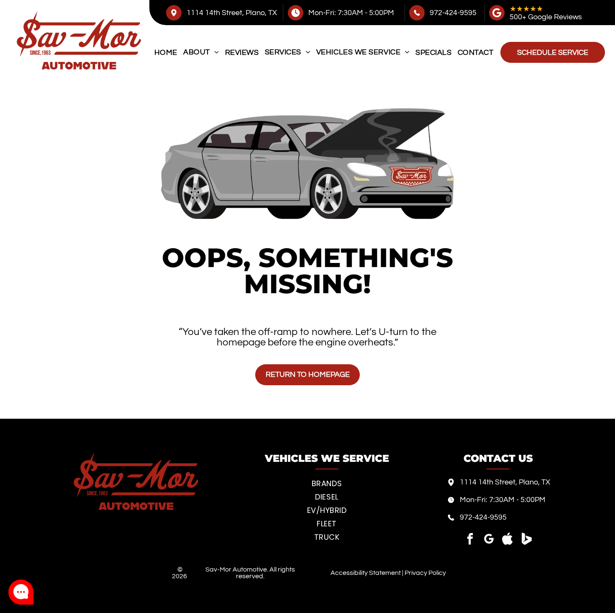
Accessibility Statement (366, 572)
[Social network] (507, 540)
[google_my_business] (488, 540)
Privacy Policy (425, 572)
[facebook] (469, 540)
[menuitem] (165, 52)
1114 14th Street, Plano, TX (232, 13)
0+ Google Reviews (550, 17)
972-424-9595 (453, 13)
